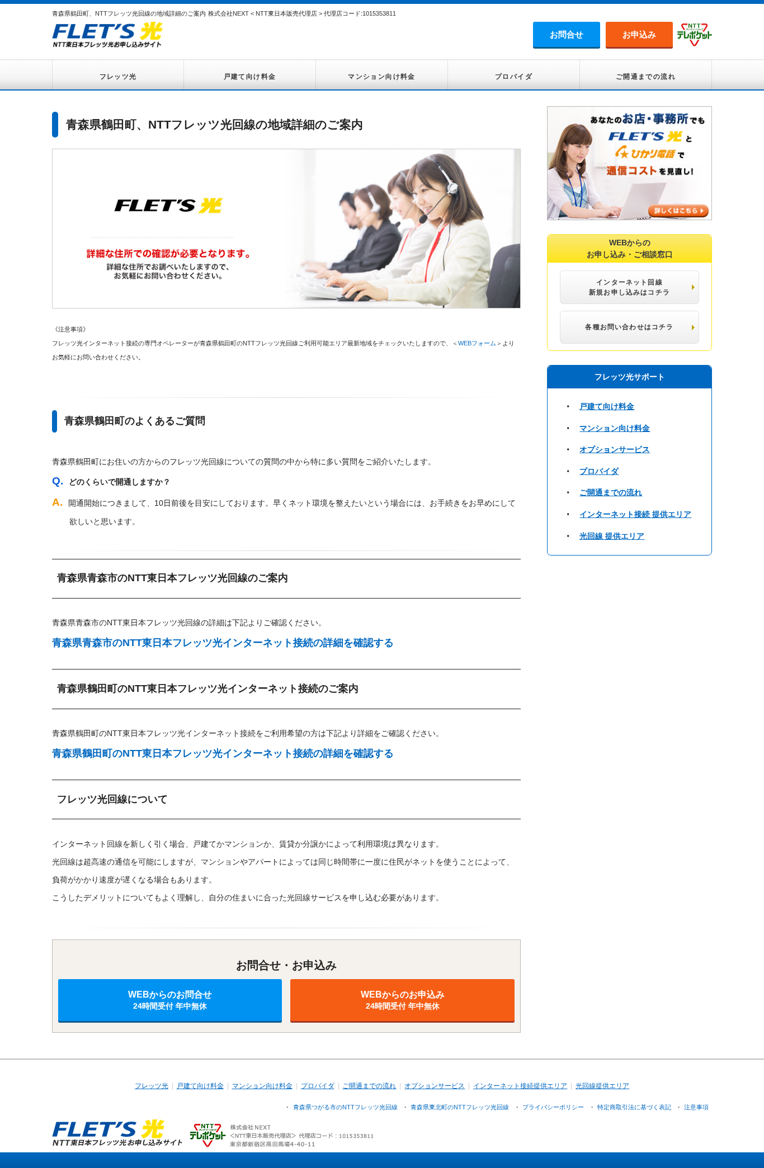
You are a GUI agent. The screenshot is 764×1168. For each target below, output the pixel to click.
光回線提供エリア (602, 1086)
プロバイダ (513, 76)
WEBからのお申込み (403, 1000)
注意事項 (696, 1107)
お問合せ (566, 34)
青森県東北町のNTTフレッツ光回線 (460, 1107)
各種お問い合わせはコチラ (629, 327)
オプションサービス (614, 449)
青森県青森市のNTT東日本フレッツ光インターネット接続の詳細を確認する (223, 642)
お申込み (639, 34)
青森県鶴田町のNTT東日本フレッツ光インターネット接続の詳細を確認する (223, 753)
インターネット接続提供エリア (520, 1086)
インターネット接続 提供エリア (635, 514)
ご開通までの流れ (646, 76)
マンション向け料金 (382, 76)
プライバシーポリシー (553, 1107)
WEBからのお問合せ (170, 1000)
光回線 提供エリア (611, 535)
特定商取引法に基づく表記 (634, 1107)
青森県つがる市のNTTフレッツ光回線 (345, 1107)
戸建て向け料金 (250, 76)
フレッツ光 (118, 76)
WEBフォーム (477, 343)
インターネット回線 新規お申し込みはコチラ (629, 287)
